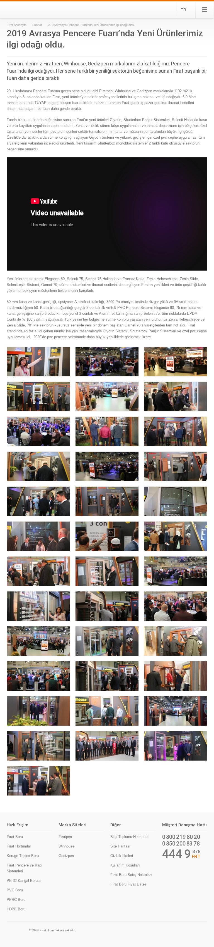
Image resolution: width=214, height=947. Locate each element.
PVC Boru (15, 890)
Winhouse (66, 846)
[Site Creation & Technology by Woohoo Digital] (199, 929)
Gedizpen (66, 856)
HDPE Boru (16, 909)
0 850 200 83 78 (181, 843)
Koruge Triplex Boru (23, 856)
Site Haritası (120, 846)
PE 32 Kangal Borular (24, 881)
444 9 (176, 854)
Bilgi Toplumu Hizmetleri (129, 837)
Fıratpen (65, 837)
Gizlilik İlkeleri (121, 856)
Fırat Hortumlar (19, 846)
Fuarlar (37, 25)
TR (183, 10)
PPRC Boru (16, 900)
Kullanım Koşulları (125, 865)
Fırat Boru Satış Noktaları (131, 875)
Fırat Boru (15, 837)
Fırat (26, 9)
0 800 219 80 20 (181, 837)
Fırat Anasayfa (16, 25)
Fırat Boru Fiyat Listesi (128, 884)
